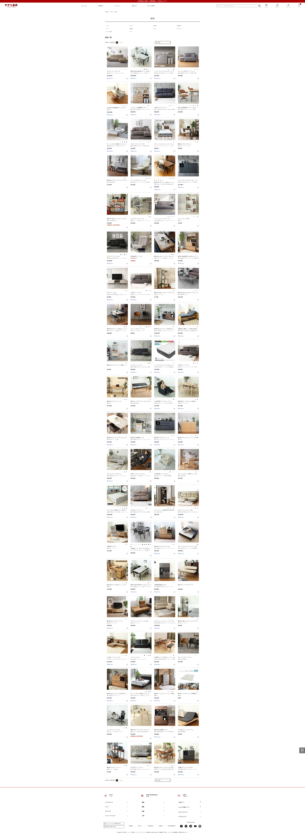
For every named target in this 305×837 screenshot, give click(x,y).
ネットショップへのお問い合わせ (113, 823)
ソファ (107, 806)
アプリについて (182, 816)
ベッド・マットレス (110, 815)
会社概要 (131, 825)
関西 (143, 806)
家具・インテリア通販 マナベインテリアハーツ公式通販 (137, 832)
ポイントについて (183, 812)
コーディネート (109, 802)
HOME (106, 11)
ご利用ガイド (181, 802)
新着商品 (100, 5)
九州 (143, 815)
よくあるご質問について (184, 807)
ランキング (117, 5)
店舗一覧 (134, 5)
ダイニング (108, 811)
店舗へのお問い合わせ (111, 826)
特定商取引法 (151, 825)
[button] (122, 42)
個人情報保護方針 (171, 825)
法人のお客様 (151, 5)
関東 (143, 802)
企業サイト (140, 825)
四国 (143, 811)
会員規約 (161, 825)
